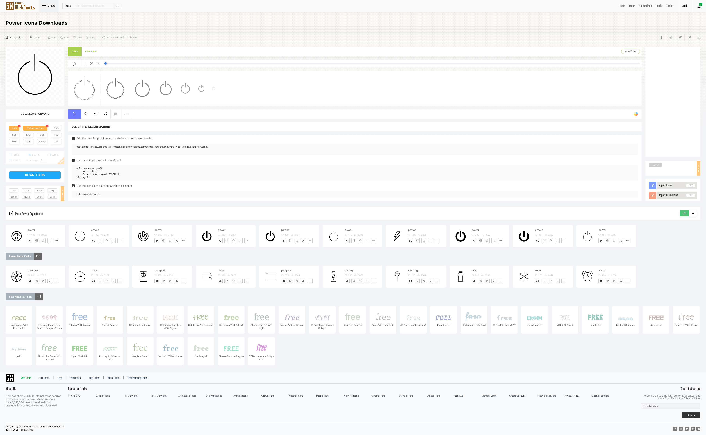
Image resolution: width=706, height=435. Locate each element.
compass (33, 270)
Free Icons (44, 378)
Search (117, 6)
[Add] (30, 240)
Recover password (546, 395)
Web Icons (75, 378)
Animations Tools (187, 395)
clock (94, 270)
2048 (52, 197)
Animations (645, 6)
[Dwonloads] (49, 240)
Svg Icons (22, 6)
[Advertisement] (672, 102)
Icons (632, 6)
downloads (35, 175)
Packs (659, 6)
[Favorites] (43, 240)
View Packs (630, 51)
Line (28, 141)
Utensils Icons (406, 395)
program (286, 270)
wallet (221, 270)
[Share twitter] (679, 37)
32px (26, 190)
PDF (14, 134)
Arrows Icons (267, 395)
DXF (14, 141)
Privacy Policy (571, 395)
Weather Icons (296, 395)
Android (42, 141)
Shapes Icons (433, 395)
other (37, 37)
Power (655, 165)
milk (474, 270)
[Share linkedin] (697, 37)
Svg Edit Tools (103, 395)
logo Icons (94, 378)
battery (349, 270)
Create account (517, 395)
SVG (14, 128)
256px (14, 197)
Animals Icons (240, 395)
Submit (691, 415)
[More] (56, 240)
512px (27, 197)
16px (13, 190)
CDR (42, 134)
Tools (669, 6)
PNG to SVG (74, 395)
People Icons (322, 395)
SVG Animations (35, 128)
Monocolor (16, 37)
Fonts (622, 6)
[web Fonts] (39, 296)
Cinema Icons (378, 395)
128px (52, 190)
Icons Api (458, 395)
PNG (56, 128)
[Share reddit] (670, 37)
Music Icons (113, 378)
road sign (413, 270)
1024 (39, 197)
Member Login (489, 395)
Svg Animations (214, 395)
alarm (601, 270)
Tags (60, 378)
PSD (56, 134)
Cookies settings (600, 395)
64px (39, 190)
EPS (28, 134)
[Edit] (36, 240)
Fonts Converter (159, 395)
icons (68, 6)
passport (159, 270)
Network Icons (351, 395)
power (31, 229)
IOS (56, 141)
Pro (116, 114)
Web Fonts (26, 378)
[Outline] (38, 256)
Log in (685, 6)
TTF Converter (130, 395)
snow (538, 270)
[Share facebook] (662, 37)
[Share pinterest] (689, 37)
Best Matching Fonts (137, 378)
